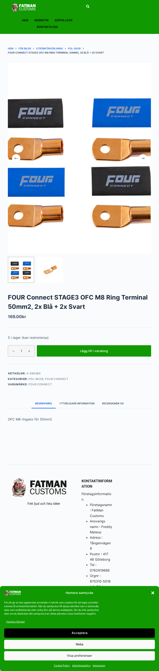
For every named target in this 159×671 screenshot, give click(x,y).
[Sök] (87, 6)
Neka (79, 644)
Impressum (99, 665)
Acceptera (80, 633)
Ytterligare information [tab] (77, 403)
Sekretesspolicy (81, 665)
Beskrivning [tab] (43, 403)
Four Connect (56, 379)
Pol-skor (36, 379)
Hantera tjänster (15, 621)
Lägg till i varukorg (94, 351)
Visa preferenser (79, 656)
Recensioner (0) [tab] (113, 403)
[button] (153, 593)
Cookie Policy (62, 665)
